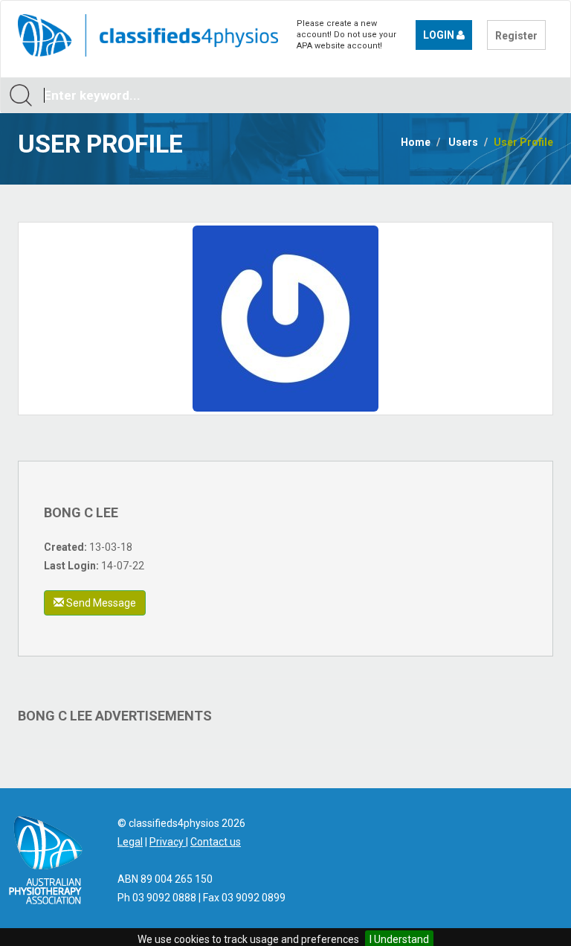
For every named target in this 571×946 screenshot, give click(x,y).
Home (415, 142)
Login (440, 35)
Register (516, 36)
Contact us (215, 842)
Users (463, 142)
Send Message (100, 603)
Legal (130, 842)
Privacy (167, 842)
